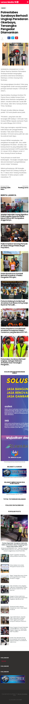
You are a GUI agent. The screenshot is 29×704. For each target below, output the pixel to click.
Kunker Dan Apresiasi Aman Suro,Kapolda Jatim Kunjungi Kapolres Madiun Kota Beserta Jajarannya (18, 640)
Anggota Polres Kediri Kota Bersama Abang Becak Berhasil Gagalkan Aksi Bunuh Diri (18, 597)
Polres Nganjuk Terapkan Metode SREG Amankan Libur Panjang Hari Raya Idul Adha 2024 (14, 544)
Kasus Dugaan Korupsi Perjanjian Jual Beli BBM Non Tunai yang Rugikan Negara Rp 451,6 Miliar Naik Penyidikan (19, 629)
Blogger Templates (22, 694)
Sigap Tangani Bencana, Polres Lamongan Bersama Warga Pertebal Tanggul (18, 577)
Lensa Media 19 (9, 2)
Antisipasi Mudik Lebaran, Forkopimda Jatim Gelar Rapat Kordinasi (18, 608)
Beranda (4, 661)
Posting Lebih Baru (5, 187)
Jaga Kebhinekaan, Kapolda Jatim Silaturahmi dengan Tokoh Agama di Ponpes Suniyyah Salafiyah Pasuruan (18, 619)
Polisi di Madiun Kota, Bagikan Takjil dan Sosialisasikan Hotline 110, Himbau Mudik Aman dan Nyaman (18, 588)
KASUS (3, 8)
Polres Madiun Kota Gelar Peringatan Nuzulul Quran (17, 565)
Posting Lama (23, 187)
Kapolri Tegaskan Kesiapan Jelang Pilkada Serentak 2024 (18, 555)
